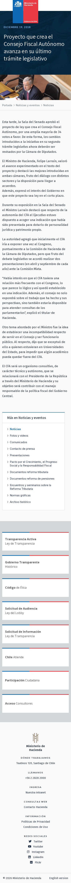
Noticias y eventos (28, 105)
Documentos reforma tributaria (29, 472)
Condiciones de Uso (35, 827)
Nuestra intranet (35, 792)
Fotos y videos (19, 435)
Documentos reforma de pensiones (32, 478)
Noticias (48, 105)
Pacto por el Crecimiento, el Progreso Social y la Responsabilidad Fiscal (33, 463)
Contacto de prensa (22, 448)
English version (58, 878)
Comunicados (18, 442)
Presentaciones (19, 455)
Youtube (38, 846)
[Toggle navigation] (53, 5)
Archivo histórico (20, 502)
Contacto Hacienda (35, 807)
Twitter (38, 841)
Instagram (38, 851)
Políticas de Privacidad (35, 821)
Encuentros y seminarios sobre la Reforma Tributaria (30, 486)
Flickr (38, 862)
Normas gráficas (20, 495)
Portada (7, 105)
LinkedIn (38, 857)
